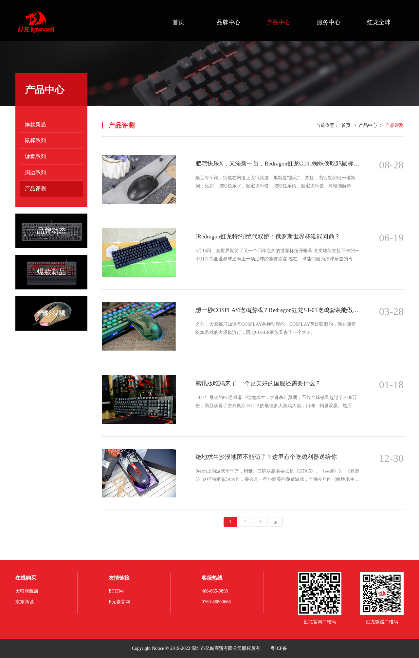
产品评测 (35, 188)
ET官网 (116, 591)
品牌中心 (228, 22)
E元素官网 (119, 601)
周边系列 (35, 172)
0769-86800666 (216, 601)
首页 (178, 22)
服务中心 (328, 22)
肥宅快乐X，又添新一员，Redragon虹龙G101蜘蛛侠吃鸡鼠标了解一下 (277, 163)
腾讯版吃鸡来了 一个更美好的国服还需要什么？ (258, 383)
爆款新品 (35, 124)
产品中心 (278, 22)
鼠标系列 (35, 140)
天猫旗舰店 (26, 591)
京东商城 (24, 601)
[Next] (275, 522)
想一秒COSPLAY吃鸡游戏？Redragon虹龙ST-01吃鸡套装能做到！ (277, 310)
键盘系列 (35, 156)
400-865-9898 (215, 591)
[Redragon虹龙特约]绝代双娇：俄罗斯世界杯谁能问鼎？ (267, 236)
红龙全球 (379, 22)
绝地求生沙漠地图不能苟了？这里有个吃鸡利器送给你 (266, 457)
